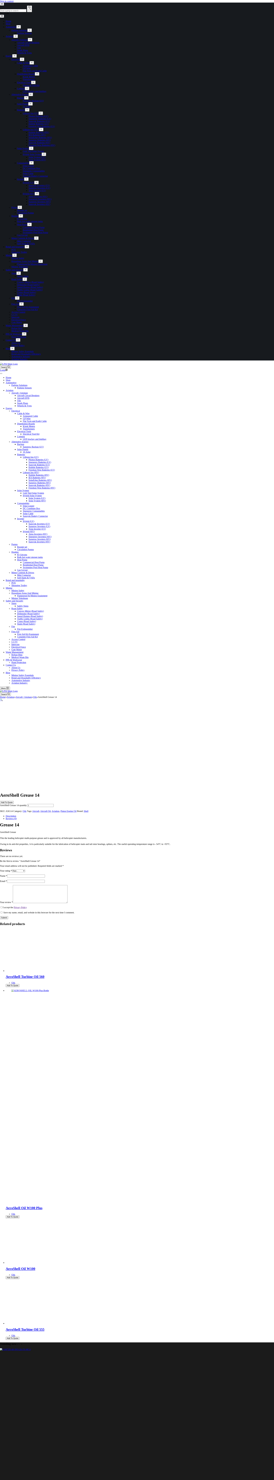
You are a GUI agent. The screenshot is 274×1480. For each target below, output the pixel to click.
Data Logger (28, 506)
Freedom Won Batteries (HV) (42, 488)
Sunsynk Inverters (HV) (39, 542)
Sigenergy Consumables (34, 511)
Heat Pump (22, 560)
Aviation (9, 390)
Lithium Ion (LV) (31, 457)
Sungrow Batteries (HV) (40, 483)
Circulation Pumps (25, 549)
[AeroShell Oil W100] (32, 1262)
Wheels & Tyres (24, 406)
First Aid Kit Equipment (28, 634)
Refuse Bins (16, 655)
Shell (86, 811)
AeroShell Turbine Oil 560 (25, 976)
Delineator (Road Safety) (28, 613)
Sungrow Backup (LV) (33, 447)
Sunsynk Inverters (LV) (39, 524)
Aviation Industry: (19, 683)
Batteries (21, 454)
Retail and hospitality (15, 580)
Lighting (21, 436)
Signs (13, 603)
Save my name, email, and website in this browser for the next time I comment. (38, 912)
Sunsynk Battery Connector (35, 516)
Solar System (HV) (37, 501)
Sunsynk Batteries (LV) (39, 465)
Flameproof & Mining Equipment (32, 595)
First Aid (15, 631)
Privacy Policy (18, 670)
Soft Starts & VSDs (26, 578)
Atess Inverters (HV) (38, 534)
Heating (15, 552)
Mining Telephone (19, 598)
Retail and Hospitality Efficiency (26, 678)
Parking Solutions (19, 385)
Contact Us (11, 665)
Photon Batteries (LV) (38, 459)
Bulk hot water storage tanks (30, 557)
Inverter (20, 518)
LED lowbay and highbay (34, 439)
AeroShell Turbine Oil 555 (25, 1329)
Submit (4, 918)
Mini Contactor (24, 575)
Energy (9, 408)
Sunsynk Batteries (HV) (39, 485)
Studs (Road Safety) (26, 624)
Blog (8, 672)
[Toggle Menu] (1, 373)
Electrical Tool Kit (31, 434)
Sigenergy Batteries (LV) (40, 462)
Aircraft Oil (45, 811)
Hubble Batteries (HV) (39, 475)
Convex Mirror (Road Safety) (30, 611)
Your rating (6, 871)
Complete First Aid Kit (27, 637)
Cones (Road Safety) (26, 621)
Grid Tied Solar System (33, 493)
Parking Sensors (24, 388)
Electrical (15, 411)
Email (3, 881)
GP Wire (27, 418)
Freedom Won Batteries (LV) (42, 470)
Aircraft (35, 811)
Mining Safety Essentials (22, 675)
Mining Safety (17, 590)
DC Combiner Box (31, 508)
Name (3, 876)
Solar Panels (22, 449)
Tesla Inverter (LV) (37, 529)
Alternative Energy (20, 441)
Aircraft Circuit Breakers (28, 395)
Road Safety (17, 608)
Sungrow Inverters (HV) (40, 539)
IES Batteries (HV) (37, 477)
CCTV (14, 642)
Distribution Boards (26, 424)
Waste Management (14, 652)
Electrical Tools (24, 431)
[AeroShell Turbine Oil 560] (32, 971)
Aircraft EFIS (23, 398)
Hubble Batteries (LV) (39, 467)
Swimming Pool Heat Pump (35, 567)
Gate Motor (16, 649)
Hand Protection (18, 662)
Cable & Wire (23, 413)
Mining (9, 588)
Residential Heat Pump (33, 565)
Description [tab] (11, 816)
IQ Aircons (22, 554)
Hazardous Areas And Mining (24, 593)
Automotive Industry (20, 680)
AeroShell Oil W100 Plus (24, 1208)
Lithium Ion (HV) (31, 472)
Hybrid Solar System (32, 495)
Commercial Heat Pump (34, 562)
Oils (19, 400)
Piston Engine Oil (68, 811)
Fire (13, 626)
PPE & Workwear (14, 660)
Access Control (18, 639)
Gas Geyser (22, 570)
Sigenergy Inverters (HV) (40, 536)
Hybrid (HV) (29, 531)
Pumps (14, 544)
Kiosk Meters (29, 426)
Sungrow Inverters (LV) (39, 526)
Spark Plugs (22, 403)
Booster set (22, 547)
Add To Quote (7, 802)
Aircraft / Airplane (19, 393)
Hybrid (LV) (28, 521)
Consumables (23, 503)
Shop (8, 380)
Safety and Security (14, 601)
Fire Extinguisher (25, 629)
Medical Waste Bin (20, 657)
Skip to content (7, 1)
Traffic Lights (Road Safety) (30, 619)
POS (13, 583)
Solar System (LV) (37, 498)
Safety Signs (22, 606)
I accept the (15, 907)
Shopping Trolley (19, 585)
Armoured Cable (30, 416)
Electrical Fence (18, 647)
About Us (15, 667)
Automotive (11, 382)
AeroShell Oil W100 (20, 1269)
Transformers (29, 429)
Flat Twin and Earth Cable (35, 421)
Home (8, 377)
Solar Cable (28, 513)
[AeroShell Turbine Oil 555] (32, 1323)
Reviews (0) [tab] (11, 818)
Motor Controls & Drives (22, 572)
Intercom (15, 644)
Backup (20, 444)
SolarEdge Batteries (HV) (40, 480)
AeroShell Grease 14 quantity (13, 805)
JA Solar (27, 452)
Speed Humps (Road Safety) (30, 616)
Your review (6, 902)
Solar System (23, 490)
